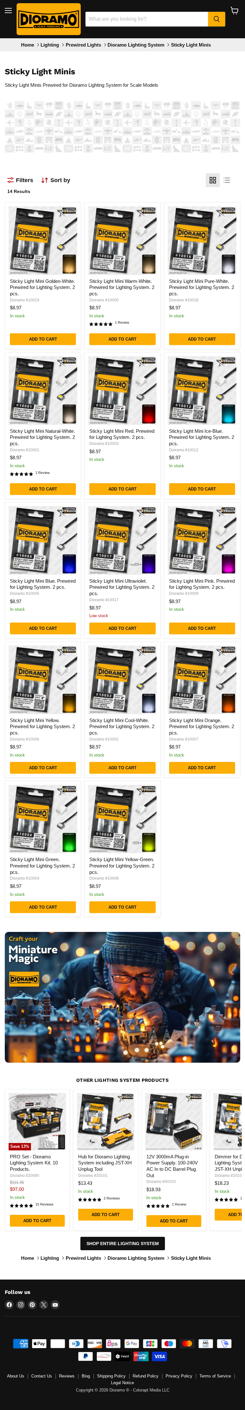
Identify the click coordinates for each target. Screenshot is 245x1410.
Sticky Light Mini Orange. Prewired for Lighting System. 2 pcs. (201, 726)
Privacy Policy (179, 1376)
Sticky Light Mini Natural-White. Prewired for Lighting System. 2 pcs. (42, 437)
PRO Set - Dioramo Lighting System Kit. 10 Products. (34, 1163)
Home (27, 45)
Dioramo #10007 (183, 739)
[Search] (216, 19)
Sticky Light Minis (191, 45)
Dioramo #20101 (93, 1175)
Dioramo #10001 (24, 450)
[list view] (227, 180)
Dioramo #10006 (24, 739)
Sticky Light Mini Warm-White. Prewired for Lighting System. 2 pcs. (121, 287)
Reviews (67, 1376)
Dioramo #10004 (24, 878)
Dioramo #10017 (104, 600)
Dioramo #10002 (104, 739)
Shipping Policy (111, 1376)
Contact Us (41, 1376)
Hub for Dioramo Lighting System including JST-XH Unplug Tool (105, 1163)
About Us (15, 1376)
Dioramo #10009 (183, 593)
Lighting (50, 45)
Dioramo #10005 (24, 593)
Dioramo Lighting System (136, 45)
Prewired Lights (83, 45)
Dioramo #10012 (183, 450)
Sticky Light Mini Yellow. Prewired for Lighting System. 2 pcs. (42, 726)
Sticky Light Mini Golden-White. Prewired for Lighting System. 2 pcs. (42, 287)
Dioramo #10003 (104, 443)
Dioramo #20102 (229, 1175)
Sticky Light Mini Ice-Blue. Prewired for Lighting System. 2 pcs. (201, 437)
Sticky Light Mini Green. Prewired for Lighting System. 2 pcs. (42, 866)
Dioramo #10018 (183, 300)
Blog (86, 1376)
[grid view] (213, 180)
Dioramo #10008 (104, 878)
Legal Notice (122, 1382)
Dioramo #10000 (104, 300)
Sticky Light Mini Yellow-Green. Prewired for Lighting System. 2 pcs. (121, 866)
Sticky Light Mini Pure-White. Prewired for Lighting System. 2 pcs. (201, 287)
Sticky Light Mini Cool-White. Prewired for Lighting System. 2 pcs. (121, 726)
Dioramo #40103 (161, 1181)
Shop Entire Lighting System (122, 1243)
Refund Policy (146, 1376)
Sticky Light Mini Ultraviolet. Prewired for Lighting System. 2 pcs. (121, 587)
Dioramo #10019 (24, 300)
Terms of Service (215, 1376)
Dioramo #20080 (24, 1175)
